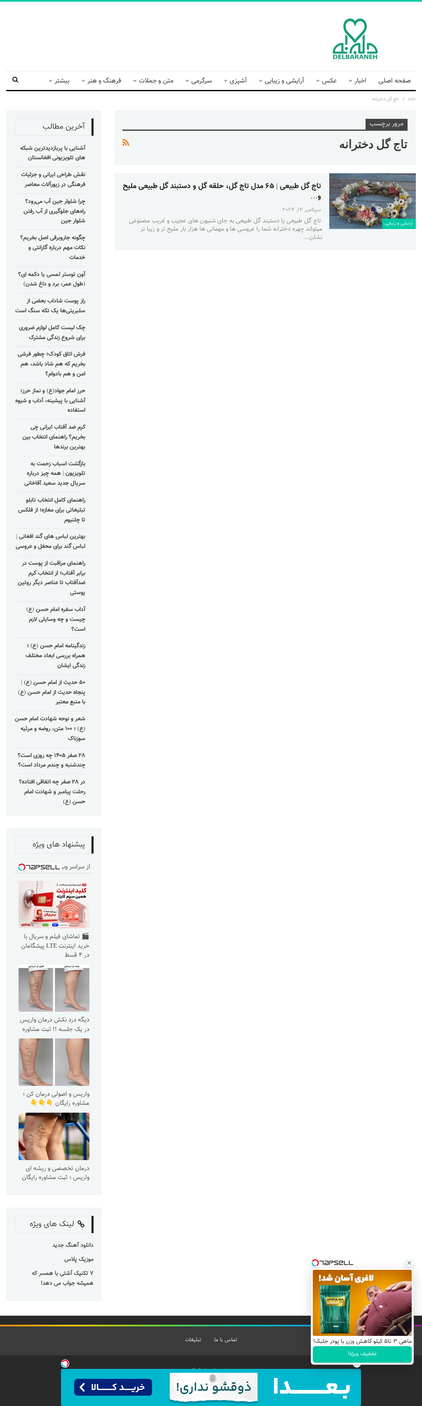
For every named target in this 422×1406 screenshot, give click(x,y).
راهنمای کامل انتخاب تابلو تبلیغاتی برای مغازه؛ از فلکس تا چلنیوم (51, 510)
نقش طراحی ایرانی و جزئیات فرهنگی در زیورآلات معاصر (53, 179)
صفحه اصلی (394, 81)
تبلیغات (193, 1340)
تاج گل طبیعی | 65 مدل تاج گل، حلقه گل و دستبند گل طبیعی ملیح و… (222, 192)
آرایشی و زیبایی (284, 81)
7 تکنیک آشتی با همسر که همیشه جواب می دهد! (63, 1278)
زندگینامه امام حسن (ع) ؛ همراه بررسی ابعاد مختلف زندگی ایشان (55, 656)
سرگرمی (201, 81)
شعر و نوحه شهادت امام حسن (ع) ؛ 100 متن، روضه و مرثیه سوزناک (50, 729)
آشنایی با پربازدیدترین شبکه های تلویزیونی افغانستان (52, 153)
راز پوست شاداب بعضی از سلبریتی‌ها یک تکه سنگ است (50, 306)
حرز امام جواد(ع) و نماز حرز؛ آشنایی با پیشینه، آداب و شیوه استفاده (50, 401)
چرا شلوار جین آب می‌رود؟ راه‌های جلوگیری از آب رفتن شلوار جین (54, 211)
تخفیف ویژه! (362, 1354)
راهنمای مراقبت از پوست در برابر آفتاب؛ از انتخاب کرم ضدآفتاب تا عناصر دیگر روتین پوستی (51, 578)
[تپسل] (65, 1363)
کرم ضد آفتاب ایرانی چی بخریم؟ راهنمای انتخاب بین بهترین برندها (53, 437)
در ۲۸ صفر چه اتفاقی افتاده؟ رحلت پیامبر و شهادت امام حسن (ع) (52, 792)
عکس (329, 81)
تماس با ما (225, 1340)
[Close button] (409, 1263)
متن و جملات (156, 81)
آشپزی (238, 81)
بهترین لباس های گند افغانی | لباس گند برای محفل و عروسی (50, 541)
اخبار (360, 81)
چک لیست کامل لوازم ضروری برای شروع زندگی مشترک (52, 332)
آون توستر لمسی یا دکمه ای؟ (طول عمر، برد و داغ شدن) (51, 279)
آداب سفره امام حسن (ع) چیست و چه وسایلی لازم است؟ (55, 619)
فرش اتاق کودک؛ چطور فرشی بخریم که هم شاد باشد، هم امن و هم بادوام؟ (51, 364)
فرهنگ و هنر (104, 81)
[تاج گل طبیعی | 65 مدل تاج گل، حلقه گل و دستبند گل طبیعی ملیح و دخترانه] (372, 201)
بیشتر (62, 81)
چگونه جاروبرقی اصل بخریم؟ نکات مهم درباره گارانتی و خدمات (52, 248)
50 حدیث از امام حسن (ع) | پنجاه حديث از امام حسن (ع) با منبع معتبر (51, 692)
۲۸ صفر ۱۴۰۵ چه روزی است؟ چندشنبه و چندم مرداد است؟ (51, 760)
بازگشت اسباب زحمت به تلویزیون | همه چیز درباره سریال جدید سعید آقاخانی (54, 474)
